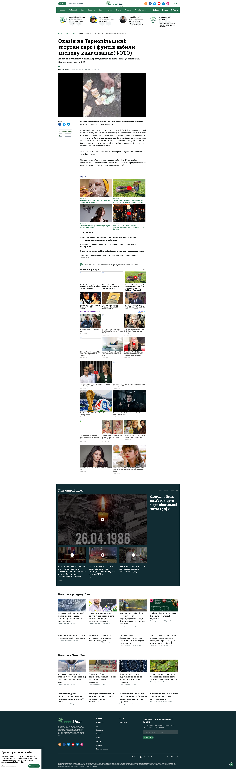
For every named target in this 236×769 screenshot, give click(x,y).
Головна (60, 33)
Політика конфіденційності (140, 757)
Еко (82, 10)
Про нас (122, 719)
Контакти (123, 722)
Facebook (106, 265)
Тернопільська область (65, 131)
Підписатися (148, 737)
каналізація (68, 135)
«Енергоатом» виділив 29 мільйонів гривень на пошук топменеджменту (112, 251)
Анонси (128, 10)
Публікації (73, 10)
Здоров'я (91, 10)
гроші (60, 135)
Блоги (118, 10)
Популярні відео (71, 490)
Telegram (135, 265)
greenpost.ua (101, 764)
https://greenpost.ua (162, 763)
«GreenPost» (84, 763)
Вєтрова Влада (64, 69)
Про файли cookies (8, 766)
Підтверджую (34, 766)
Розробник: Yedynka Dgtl (171, 757)
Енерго (101, 10)
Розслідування (140, 10)
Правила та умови (156, 757)
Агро (110, 10)
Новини (62, 10)
